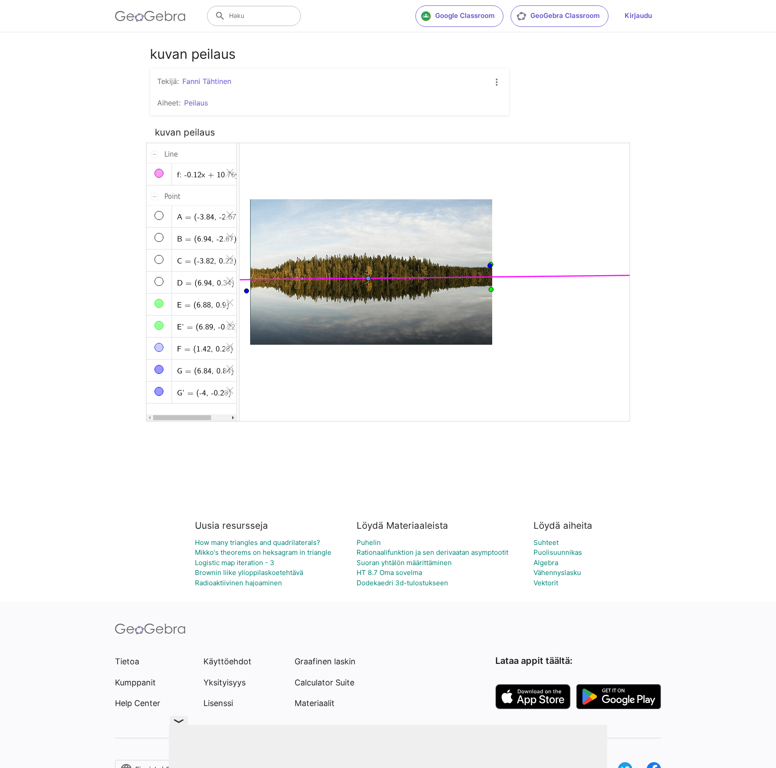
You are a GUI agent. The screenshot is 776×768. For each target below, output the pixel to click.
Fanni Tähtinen (206, 81)
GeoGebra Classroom (565, 15)
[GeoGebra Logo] (150, 16)
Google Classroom (464, 15)
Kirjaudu (638, 15)
